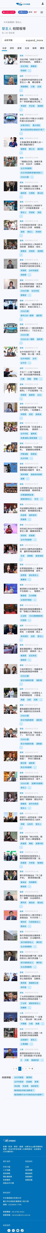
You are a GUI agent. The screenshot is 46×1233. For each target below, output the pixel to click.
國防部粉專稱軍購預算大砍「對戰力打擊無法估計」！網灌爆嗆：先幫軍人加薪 (10, 609)
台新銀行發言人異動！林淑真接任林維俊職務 (10, 1033)
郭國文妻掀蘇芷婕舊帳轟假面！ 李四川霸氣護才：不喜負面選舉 (10, 756)
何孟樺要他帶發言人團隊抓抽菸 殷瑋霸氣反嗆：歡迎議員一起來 (10, 508)
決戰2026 (23, 12)
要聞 (19, 48)
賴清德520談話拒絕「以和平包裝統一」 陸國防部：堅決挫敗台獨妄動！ (10, 589)
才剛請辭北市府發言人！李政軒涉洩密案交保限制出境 (10, 264)
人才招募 (6, 1170)
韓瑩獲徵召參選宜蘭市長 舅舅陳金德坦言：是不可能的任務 (10, 776)
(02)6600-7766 (14, 1205)
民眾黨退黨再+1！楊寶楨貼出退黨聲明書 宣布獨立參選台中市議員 (10, 568)
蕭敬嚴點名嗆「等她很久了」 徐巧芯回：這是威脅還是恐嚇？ (10, 732)
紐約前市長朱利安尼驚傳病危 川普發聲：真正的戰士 (10, 629)
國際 (21, 76)
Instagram (13, 1230)
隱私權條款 (7, 1177)
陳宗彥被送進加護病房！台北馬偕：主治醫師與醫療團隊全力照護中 (10, 935)
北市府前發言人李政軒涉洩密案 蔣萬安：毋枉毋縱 (10, 244)
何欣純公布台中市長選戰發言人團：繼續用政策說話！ (10, 529)
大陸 (21, 1013)
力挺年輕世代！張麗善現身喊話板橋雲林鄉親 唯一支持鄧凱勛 (10, 669)
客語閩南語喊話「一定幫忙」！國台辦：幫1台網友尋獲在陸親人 (10, 1017)
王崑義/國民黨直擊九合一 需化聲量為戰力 (10, 142)
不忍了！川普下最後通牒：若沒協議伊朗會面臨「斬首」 (10, 372)
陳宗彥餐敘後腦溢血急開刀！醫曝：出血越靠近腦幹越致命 (10, 896)
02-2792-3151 (18, 1212)
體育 (42, 48)
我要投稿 (29, 1180)
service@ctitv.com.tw (21, 1215)
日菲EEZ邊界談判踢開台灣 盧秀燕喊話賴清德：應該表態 (10, 549)
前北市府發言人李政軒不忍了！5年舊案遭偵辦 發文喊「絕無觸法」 (10, 206)
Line (17, 1230)
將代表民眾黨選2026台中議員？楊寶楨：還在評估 (10, 797)
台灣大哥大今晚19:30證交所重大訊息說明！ (10, 118)
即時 (30, 12)
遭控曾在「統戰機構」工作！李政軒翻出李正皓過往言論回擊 (10, 99)
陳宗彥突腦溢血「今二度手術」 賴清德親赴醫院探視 (10, 875)
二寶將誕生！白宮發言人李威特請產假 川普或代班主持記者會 (10, 693)
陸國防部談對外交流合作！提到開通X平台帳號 (10, 1053)
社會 (27, 48)
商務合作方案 (8, 1183)
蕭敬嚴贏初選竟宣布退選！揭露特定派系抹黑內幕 (10, 709)
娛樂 (35, 48)
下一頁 (31, 1069)
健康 (21, 892)
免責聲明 (6, 1180)
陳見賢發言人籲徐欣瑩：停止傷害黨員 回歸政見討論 (10, 976)
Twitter (4, 1230)
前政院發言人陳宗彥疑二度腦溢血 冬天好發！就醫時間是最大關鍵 (10, 915)
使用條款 (6, 1173)
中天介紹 (6, 1167)
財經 (21, 115)
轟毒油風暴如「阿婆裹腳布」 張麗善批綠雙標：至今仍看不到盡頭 (10, 447)
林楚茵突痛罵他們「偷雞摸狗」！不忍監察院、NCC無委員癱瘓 (10, 388)
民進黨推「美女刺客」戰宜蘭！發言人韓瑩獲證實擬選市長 (10, 837)
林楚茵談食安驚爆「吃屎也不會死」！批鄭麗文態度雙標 (10, 407)
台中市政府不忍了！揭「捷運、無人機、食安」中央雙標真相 (10, 352)
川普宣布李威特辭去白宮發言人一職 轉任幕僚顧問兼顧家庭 (10, 80)
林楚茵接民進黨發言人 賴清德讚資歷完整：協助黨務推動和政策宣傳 (10, 856)
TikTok (22, 1230)
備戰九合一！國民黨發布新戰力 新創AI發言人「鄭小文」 (10, 304)
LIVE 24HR (9, 12)
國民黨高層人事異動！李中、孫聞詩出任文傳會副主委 (10, 186)
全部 (4, 48)
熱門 (36, 12)
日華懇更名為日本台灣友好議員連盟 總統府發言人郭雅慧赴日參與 (10, 488)
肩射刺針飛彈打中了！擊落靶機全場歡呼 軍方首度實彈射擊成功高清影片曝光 (10, 468)
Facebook (8, 1230)
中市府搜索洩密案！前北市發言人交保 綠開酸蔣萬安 (10, 225)
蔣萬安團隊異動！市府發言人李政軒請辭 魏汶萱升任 (10, 284)
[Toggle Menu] (41, 12)
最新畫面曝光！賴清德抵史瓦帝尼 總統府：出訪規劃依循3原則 (10, 649)
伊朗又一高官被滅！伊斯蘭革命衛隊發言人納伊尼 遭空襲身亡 (10, 817)
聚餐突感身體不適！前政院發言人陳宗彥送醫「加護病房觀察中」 (10, 956)
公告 (27, 1167)
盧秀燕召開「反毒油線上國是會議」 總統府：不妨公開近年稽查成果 (10, 427)
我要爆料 (29, 1177)
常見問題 (29, 1170)
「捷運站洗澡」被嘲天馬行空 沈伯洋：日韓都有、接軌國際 (10, 162)
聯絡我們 (29, 1173)
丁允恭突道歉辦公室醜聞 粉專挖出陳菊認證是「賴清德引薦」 (10, 996)
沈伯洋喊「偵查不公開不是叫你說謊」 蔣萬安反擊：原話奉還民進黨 (10, 59)
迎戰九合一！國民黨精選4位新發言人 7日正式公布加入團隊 (10, 328)
